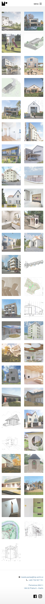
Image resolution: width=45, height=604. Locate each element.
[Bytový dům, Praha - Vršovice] (33, 131)
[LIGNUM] (11, 264)
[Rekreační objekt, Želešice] (11, 441)
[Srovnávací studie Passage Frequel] (33, 330)
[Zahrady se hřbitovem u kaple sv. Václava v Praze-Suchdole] (11, 330)
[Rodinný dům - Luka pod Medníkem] (11, 352)
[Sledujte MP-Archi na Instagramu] (40, 596)
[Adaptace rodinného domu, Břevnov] (11, 242)
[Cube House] (11, 308)
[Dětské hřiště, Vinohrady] (33, 485)
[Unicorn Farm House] (11, 419)
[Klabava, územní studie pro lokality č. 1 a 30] (33, 286)
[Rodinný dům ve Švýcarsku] (11, 153)
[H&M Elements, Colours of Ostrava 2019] (33, 264)
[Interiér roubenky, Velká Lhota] (33, 375)
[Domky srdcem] (11, 43)
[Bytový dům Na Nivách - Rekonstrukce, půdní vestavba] (11, 176)
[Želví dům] (33, 441)
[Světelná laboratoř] (33, 308)
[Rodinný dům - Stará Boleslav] (33, 153)
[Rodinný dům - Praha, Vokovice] (33, 109)
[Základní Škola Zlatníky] (33, 352)
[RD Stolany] (11, 463)
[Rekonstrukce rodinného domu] (11, 198)
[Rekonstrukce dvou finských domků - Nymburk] (11, 397)
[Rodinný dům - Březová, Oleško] (33, 21)
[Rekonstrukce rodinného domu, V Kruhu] (33, 242)
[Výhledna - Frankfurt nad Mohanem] (11, 551)
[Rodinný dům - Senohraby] (11, 109)
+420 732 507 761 (35, 580)
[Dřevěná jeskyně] (11, 286)
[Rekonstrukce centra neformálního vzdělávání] (33, 176)
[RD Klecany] (33, 43)
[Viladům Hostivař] (11, 65)
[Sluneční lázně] (11, 529)
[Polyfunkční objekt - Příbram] (11, 21)
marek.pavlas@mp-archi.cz (32, 577)
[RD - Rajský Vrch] (33, 529)
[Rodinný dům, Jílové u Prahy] (11, 375)
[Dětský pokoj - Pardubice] (33, 507)
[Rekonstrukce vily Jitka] (11, 507)
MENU (36, 4)
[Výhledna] (33, 220)
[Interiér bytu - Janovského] (11, 220)
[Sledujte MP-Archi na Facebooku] (35, 596)
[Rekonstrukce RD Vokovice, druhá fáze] (33, 419)
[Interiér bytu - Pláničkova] (11, 131)
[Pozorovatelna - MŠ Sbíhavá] (33, 463)
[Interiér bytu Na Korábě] (33, 198)
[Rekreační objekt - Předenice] (11, 87)
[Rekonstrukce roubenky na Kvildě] (33, 397)
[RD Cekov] (11, 485)
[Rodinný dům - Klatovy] (33, 87)
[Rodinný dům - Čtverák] (33, 65)
